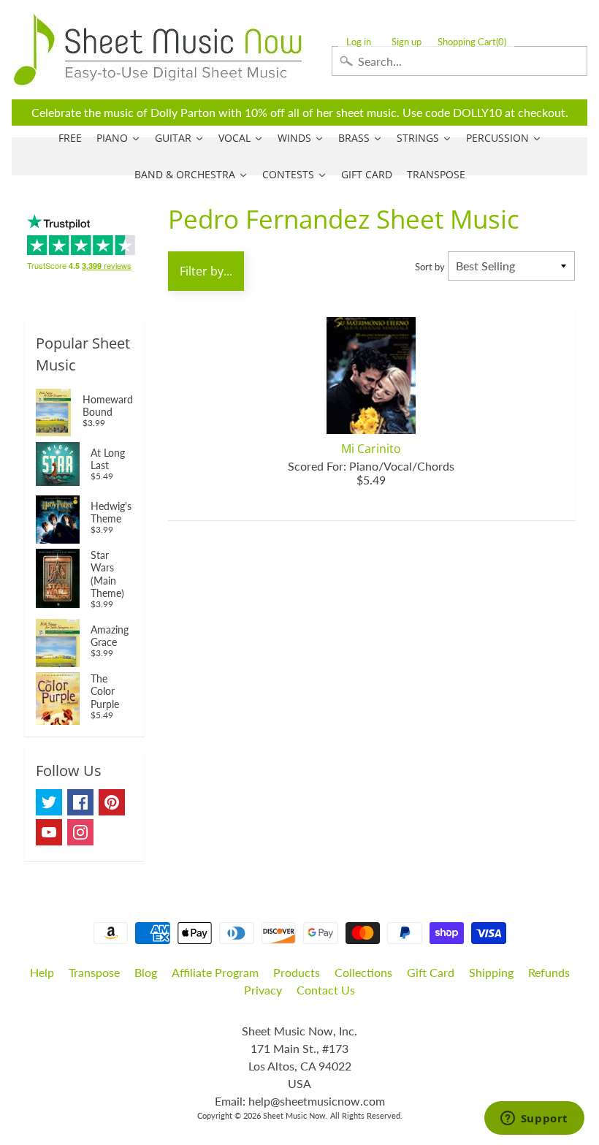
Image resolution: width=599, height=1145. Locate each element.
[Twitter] (49, 802)
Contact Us (326, 990)
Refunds (549, 972)
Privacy (263, 990)
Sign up (406, 42)
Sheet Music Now (294, 1115)
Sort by (430, 267)
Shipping (491, 972)
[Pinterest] (112, 802)
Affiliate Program (215, 972)
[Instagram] (80, 832)
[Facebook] (80, 802)
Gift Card (430, 972)
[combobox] (459, 61)
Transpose (94, 972)
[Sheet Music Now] (158, 50)
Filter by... (206, 271)
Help (42, 972)
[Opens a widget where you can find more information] (534, 1119)
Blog (145, 972)
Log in (358, 42)
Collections (363, 972)
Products (296, 972)
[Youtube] (49, 832)
